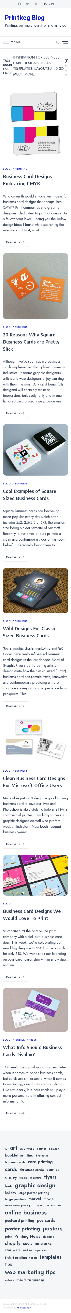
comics (52, 1169)
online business (26, 1212)
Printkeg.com (24, 1307)
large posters (15, 1199)
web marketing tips (30, 1272)
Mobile (20, 1040)
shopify (13, 1243)
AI (6, 1149)
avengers (27, 1148)
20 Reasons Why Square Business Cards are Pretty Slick (31, 342)
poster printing (22, 1228)
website (9, 1280)
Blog (7, 169)
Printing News (27, 1236)
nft (59, 1205)
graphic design (35, 1185)
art (13, 1148)
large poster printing (34, 1193)
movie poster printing (17, 1205)
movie (49, 1199)
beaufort (54, 1149)
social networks (37, 1243)
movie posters (44, 1205)
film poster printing (31, 1178)
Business (21, 327)
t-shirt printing (16, 1257)
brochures (42, 1155)
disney (11, 1177)
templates (51, 1256)
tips (8, 1264)
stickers (27, 1250)
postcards (46, 1220)
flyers (50, 1176)
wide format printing (30, 1280)
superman (40, 1250)
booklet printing (19, 1155)
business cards (15, 1162)
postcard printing (19, 1220)
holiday (10, 1192)
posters (53, 1228)
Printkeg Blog (25, 17)
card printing (40, 1161)
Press (33, 1040)
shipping (48, 1237)
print (8, 1236)
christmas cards (32, 1169)
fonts (8, 1186)
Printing (21, 169)
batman (42, 1149)
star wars (13, 1250)
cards (11, 1169)
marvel (34, 1199)
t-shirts (33, 1258)
